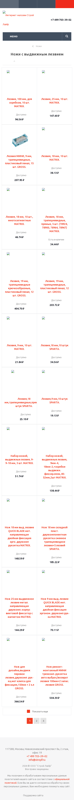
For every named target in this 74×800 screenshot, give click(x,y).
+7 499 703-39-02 (61, 20)
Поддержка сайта (33, 795)
